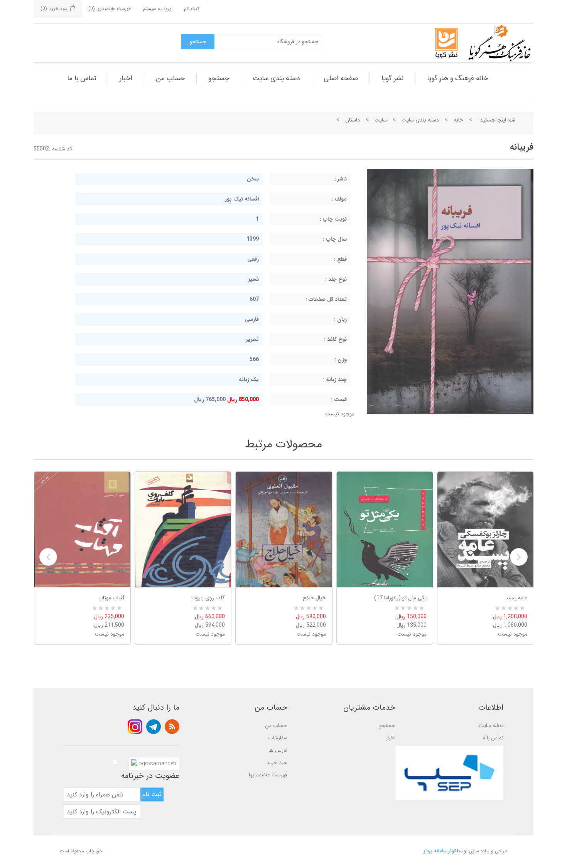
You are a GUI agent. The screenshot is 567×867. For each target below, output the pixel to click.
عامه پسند (516, 598)
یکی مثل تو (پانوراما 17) (400, 598)
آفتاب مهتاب (111, 598)
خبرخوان (172, 726)
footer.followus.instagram (135, 726)
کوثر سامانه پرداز (440, 851)
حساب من (170, 78)
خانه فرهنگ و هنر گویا (457, 78)
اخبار (126, 78)
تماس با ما (81, 78)
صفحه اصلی (341, 78)
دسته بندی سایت (276, 78)
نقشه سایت (491, 725)
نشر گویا (392, 78)
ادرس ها (277, 750)
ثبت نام (191, 8)
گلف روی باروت (208, 598)
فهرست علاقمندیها (268, 775)
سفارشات (277, 738)
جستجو (218, 78)
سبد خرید (277, 762)
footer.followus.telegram (153, 726)
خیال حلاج (314, 598)
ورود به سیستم (157, 8)
